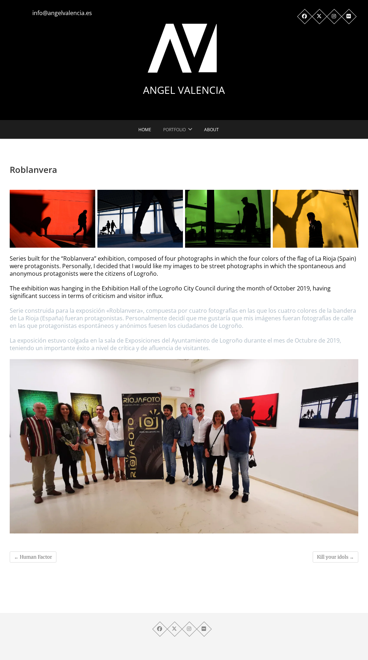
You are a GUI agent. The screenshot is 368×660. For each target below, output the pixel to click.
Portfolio (174, 130)
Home (144, 130)
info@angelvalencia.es (62, 13)
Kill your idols (335, 557)
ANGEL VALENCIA (184, 90)
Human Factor (33, 557)
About (211, 130)
